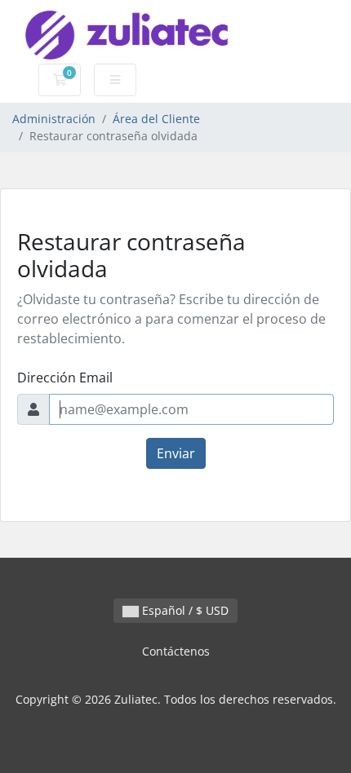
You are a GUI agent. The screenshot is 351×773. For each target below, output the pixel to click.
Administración (54, 118)
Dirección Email (65, 377)
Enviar (176, 453)
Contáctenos (176, 651)
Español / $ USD (184, 610)
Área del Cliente (156, 118)
